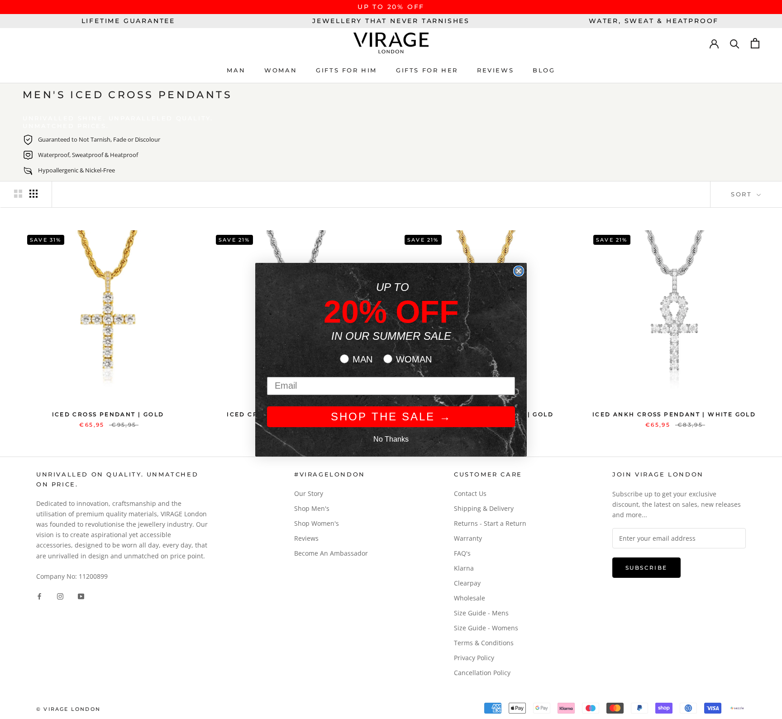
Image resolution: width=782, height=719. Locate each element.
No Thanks (391, 439)
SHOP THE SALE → (391, 416)
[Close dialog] (518, 271)
